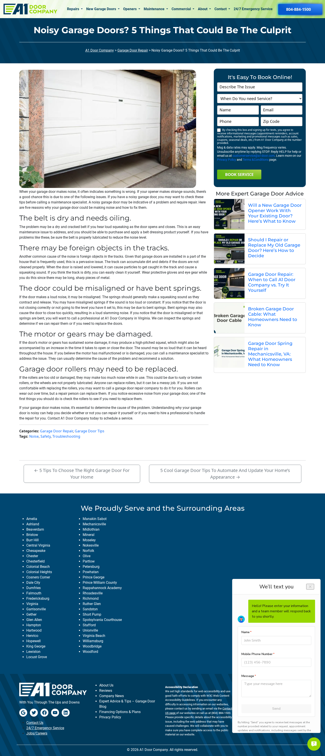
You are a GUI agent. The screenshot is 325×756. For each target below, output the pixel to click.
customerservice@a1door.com (254, 155)
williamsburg (93, 641)
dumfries (33, 588)
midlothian (91, 529)
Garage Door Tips (89, 431)
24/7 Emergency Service (253, 9)
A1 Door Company (99, 50)
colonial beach (38, 567)
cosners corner (38, 577)
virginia (32, 604)
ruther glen (92, 604)
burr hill (32, 540)
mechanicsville (94, 524)
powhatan (91, 572)
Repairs (73, 9)
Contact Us (34, 723)
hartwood (34, 630)
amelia (31, 519)
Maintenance (154, 9)
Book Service (239, 174)
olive (86, 556)
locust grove (36, 657)
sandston (90, 609)
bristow (32, 535)
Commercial (182, 9)
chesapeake (35, 551)
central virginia (38, 545)
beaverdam (35, 529)
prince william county (100, 582)
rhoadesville (93, 593)
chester (32, 556)
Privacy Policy (226, 159)
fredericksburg (37, 598)
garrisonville (36, 609)
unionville (90, 630)
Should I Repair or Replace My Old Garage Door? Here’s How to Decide (274, 247)
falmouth (33, 593)
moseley (89, 540)
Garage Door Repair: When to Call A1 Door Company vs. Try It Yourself (271, 282)
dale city (33, 582)
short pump (92, 614)
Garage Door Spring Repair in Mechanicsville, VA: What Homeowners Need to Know (270, 354)
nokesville (91, 545)
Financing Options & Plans (120, 712)
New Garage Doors (101, 9)
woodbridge (92, 646)
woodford (90, 652)
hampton (33, 625)
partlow (89, 561)
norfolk (88, 551)
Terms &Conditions (256, 159)
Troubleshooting (66, 436)
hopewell (33, 641)
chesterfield (35, 561)
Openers (130, 9)
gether (31, 614)
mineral (88, 535)
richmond (91, 598)
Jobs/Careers (36, 733)
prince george (93, 577)
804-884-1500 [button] (298, 9)
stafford (89, 625)
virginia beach (94, 636)
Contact (221, 9)
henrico (32, 636)
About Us (106, 685)
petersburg (91, 567)
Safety (45, 436)
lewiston (33, 652)
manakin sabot (95, 519)
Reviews (105, 690)
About (203, 9)
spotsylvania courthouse (102, 620)
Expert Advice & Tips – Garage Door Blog (127, 704)
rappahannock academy (102, 588)
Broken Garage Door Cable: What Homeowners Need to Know (272, 316)
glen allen (34, 620)
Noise (34, 436)
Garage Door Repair (132, 50)
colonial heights (39, 572)
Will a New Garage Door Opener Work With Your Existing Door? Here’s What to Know (275, 213)
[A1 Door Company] (30, 9)
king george (35, 646)
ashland (32, 524)
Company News (111, 696)
